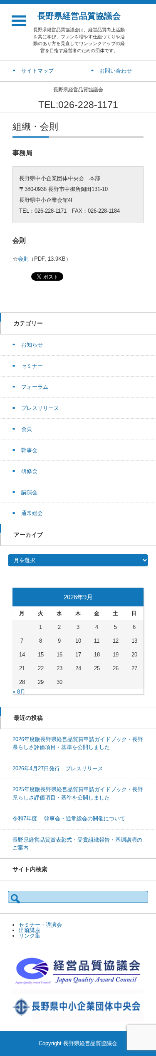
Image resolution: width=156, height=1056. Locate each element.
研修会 (29, 471)
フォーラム (34, 387)
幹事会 (29, 450)
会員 (26, 429)
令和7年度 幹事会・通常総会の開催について (68, 818)
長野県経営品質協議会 (79, 15)
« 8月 (18, 692)
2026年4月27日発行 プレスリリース (57, 768)
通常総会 (32, 513)
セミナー (32, 366)
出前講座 (29, 930)
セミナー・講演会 (40, 925)
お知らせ (32, 345)
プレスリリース (40, 408)
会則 (23, 259)
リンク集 (29, 936)
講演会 (29, 492)
